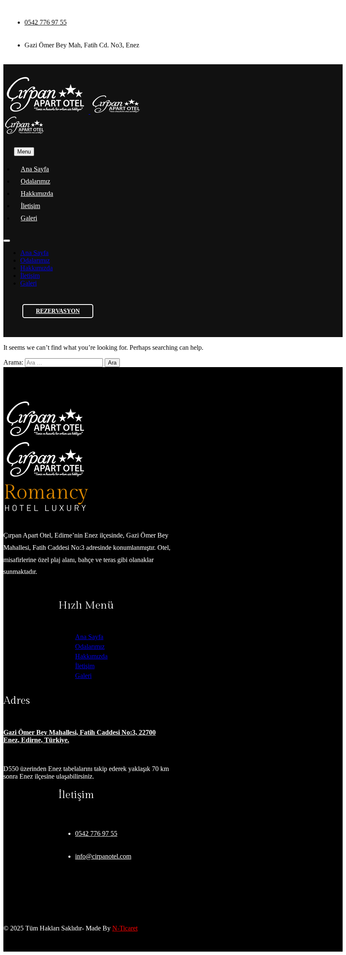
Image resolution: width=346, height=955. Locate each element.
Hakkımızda (37, 193)
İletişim (30, 205)
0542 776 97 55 (45, 22)
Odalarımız (35, 181)
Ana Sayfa (35, 169)
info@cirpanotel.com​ (103, 856)
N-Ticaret (125, 928)
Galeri (29, 218)
